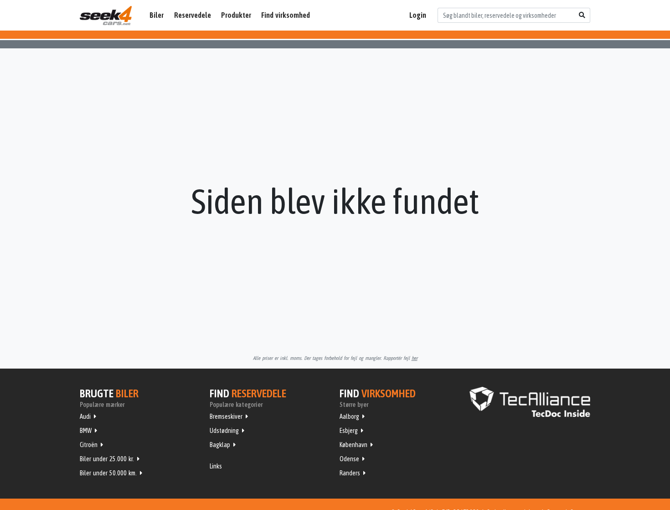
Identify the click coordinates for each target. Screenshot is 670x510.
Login (417, 15)
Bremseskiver (226, 416)
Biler (156, 15)
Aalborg (349, 416)
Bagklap (220, 444)
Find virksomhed (285, 15)
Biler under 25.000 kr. (107, 459)
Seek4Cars (106, 15)
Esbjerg (349, 430)
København (353, 444)
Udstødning (224, 430)
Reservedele (192, 15)
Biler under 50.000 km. (108, 473)
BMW (86, 430)
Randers (350, 473)
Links (216, 466)
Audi (85, 416)
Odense (349, 459)
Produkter (236, 15)
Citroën (89, 444)
